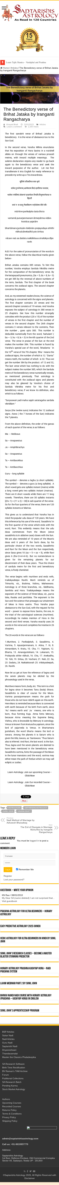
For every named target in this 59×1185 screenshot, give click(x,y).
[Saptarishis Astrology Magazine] (29, 12)
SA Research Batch (11, 1083)
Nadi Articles (8, 1040)
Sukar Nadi (7, 1036)
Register (8, 876)
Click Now (30, 775)
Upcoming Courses (11, 1103)
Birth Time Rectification (13, 1068)
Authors (6, 1100)
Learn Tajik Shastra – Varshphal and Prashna (26, 62)
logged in (34, 840)
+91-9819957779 (19, 1145)
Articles (14, 68)
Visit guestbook (9, 902)
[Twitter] (30, 1172)
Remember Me (26, 869)
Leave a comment (14, 127)
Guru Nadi (7, 1043)
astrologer (14, 808)
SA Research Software (13, 1065)
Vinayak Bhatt (12, 124)
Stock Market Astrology (13, 1090)
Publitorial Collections (12, 1079)
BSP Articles (8, 1032)
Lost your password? (14, 879)
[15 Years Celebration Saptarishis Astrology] (29, 39)
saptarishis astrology (36, 808)
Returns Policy (9, 1111)
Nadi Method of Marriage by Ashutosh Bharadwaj (20, 820)
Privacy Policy (9, 1118)
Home (5, 68)
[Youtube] (34, 1172)
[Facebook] (27, 1172)
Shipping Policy (9, 1122)
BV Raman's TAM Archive (15, 1072)
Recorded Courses (11, 1107)
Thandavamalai (10, 1054)
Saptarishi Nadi (9, 1047)
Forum (5, 1075)
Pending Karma (10, 1086)
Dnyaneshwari (9, 1051)
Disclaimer (29, 1179)
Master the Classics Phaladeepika (19, 1058)
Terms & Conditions (12, 1114)
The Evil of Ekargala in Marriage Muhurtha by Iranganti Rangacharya (36, 828)
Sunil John (8, 811)
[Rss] (24, 1172)
